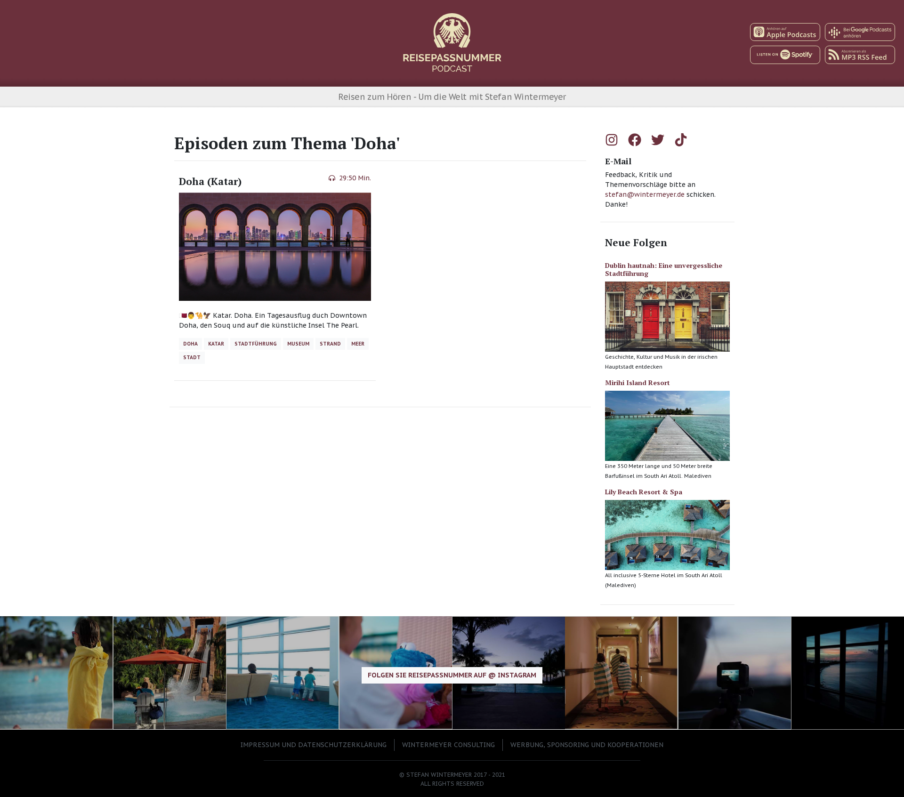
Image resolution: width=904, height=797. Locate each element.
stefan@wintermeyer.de (645, 194)
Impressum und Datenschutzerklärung (314, 745)
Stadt (192, 357)
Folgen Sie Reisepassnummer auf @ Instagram (452, 675)
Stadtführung (255, 343)
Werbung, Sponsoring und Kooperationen (586, 745)
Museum (298, 343)
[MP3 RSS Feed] (860, 55)
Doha (190, 343)
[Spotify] (785, 55)
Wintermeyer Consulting (448, 745)
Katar (216, 343)
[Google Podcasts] (860, 32)
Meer (357, 343)
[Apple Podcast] (785, 32)
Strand (330, 343)
